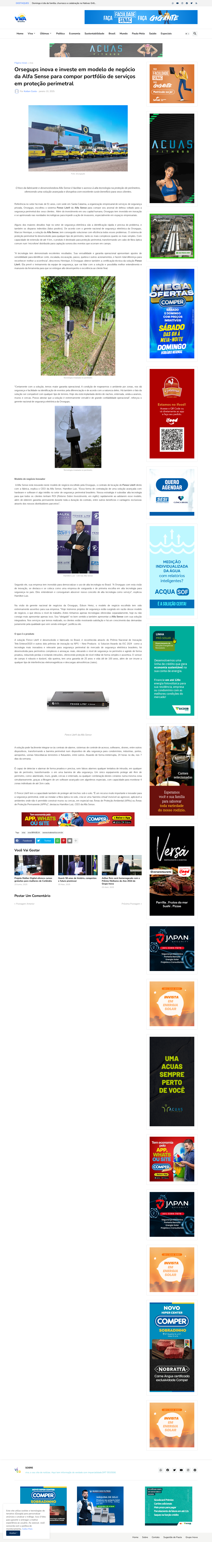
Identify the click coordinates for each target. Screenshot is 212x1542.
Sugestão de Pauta (172, 1537)
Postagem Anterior (25, 903)
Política (60, 33)
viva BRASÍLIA (34, 832)
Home (20, 33)
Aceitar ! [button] (13, 1533)
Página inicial (20, 63)
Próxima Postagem (131, 903)
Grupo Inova (192, 1537)
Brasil (112, 33)
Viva (30, 33)
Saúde (152, 33)
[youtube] (177, 3)
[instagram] (182, 3)
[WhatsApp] (57, 840)
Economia (74, 33)
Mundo (124, 33)
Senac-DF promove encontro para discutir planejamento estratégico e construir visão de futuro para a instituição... (87, 3)
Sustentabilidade (94, 33)
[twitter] (191, 3)
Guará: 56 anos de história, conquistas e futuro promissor (77, 879)
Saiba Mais (27, 1528)
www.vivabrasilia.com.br (53, 832)
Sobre (145, 1537)
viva (31, 63)
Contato (156, 1537)
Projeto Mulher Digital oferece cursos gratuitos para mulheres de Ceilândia (33, 879)
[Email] (69, 840)
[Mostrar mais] (75, 840)
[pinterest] (195, 1470)
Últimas (44, 33)
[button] (187, 33)
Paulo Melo (138, 33)
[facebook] (187, 3)
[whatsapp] (173, 3)
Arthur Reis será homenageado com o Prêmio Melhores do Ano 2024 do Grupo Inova (121, 881)
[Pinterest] (63, 840)
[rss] (196, 3)
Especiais (166, 33)
